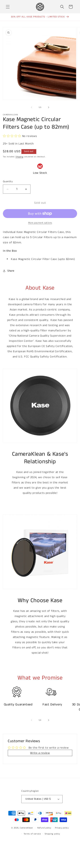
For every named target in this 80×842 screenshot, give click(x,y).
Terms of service (32, 833)
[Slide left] (31, 107)
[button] (7, 7)
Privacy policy (62, 827)
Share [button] (10, 271)
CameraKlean (26, 827)
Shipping (19, 156)
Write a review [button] (40, 753)
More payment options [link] (40, 222)
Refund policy (44, 827)
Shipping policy (52, 833)
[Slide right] (48, 107)
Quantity (8, 181)
